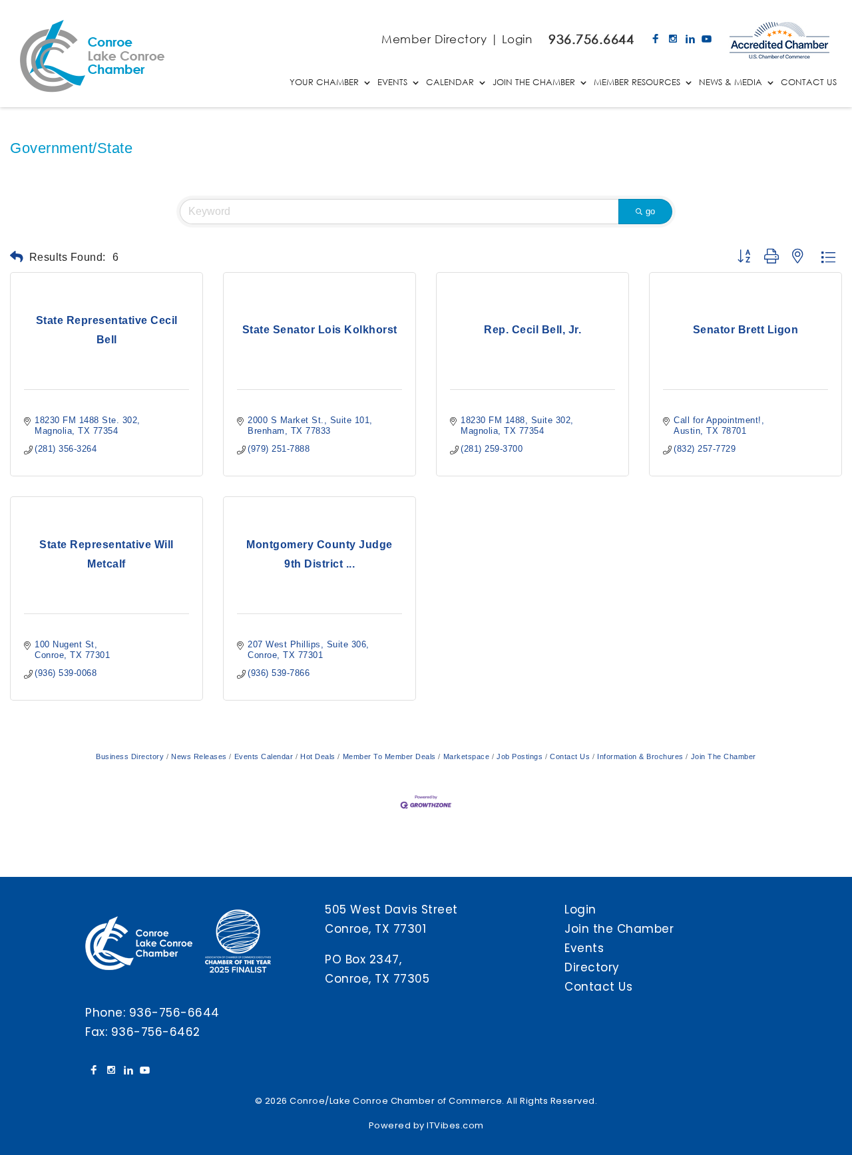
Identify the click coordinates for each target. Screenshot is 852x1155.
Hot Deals (317, 756)
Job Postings (519, 756)
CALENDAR (450, 83)
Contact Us (570, 756)
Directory (592, 967)
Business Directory (130, 756)
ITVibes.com (455, 1125)
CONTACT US (809, 83)
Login (517, 39)
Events (584, 948)
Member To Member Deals (389, 756)
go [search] (650, 211)
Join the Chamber (619, 929)
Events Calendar (263, 756)
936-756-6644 (174, 1013)
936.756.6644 (591, 39)
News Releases (199, 756)
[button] (17, 257)
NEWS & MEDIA (730, 83)
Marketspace (466, 756)
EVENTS (392, 83)
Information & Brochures (640, 756)
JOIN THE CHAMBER (534, 83)
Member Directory (434, 39)
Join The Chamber (723, 756)
